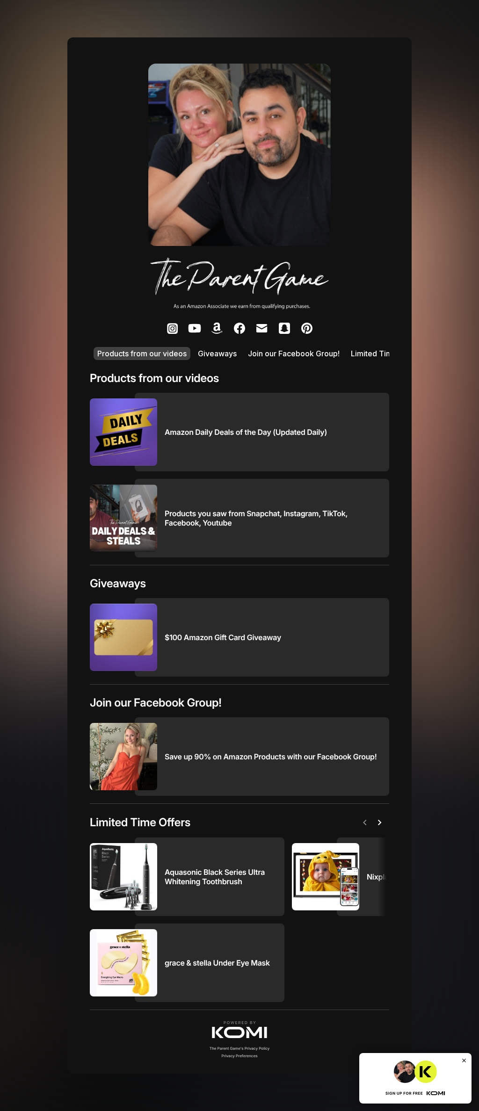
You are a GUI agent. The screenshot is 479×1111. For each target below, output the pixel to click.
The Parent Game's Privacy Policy (240, 1048)
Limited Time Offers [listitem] (386, 353)
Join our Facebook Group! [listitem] (294, 353)
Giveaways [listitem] (217, 353)
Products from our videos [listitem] (142, 353)
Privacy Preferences (240, 1055)
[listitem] (172, 328)
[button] (239, 1029)
